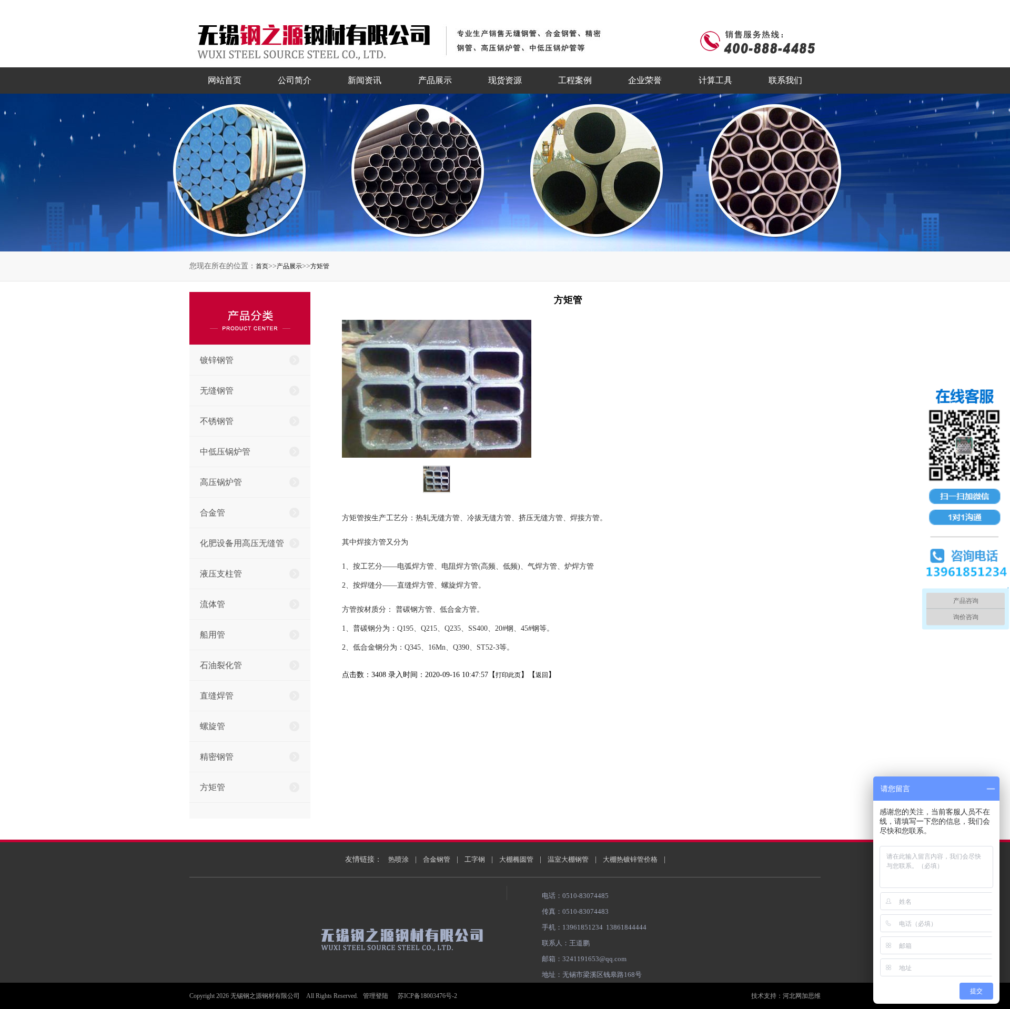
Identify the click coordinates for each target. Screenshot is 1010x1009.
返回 (542, 675)
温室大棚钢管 (568, 859)
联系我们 (785, 80)
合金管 (212, 512)
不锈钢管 (217, 421)
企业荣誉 (645, 80)
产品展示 (435, 80)
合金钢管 (436, 859)
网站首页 (224, 80)
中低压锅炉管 (225, 451)
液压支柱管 (221, 573)
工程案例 (575, 80)
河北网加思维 (802, 996)
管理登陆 (375, 996)
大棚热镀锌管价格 (630, 859)
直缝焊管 (217, 695)
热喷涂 (398, 859)
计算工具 (715, 80)
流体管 (212, 604)
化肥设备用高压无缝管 (242, 543)
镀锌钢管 (217, 360)
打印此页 (508, 675)
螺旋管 (212, 726)
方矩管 (319, 266)
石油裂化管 (221, 665)
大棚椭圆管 (516, 859)
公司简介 (294, 80)
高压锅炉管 (221, 482)
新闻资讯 (364, 80)
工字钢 (474, 859)
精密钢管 (217, 756)
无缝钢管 (217, 390)
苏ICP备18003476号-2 (427, 996)
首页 (262, 266)
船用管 (212, 634)
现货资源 (505, 80)
